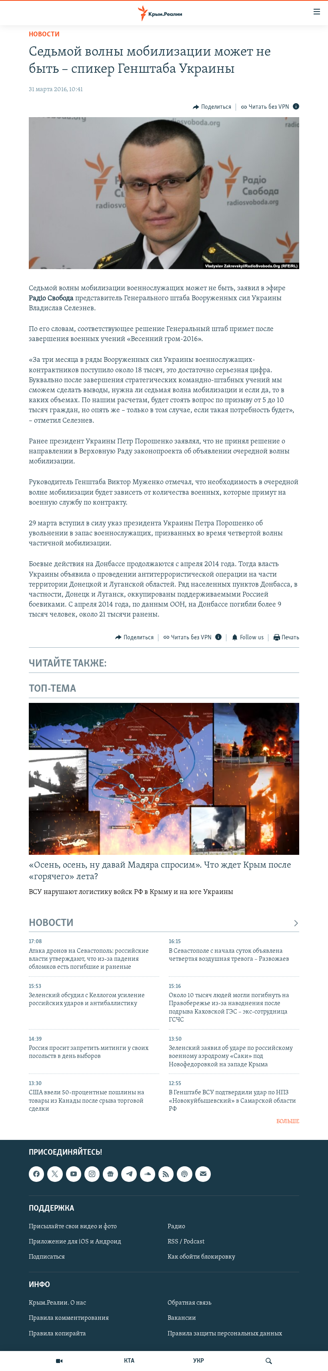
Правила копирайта (57, 1333)
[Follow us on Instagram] (92, 1173)
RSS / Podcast (186, 1242)
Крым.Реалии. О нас (57, 1303)
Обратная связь (189, 1303)
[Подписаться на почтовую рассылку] (202, 1173)
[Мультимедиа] (59, 1361)
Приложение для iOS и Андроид (75, 1242)
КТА (129, 1361)
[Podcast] (184, 1173)
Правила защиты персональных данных (225, 1333)
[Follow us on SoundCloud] (147, 1173)
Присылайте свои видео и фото (73, 1226)
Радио (176, 1226)
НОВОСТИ (51, 923)
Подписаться (47, 1257)
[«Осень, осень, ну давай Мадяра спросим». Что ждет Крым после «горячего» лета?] (164, 779)
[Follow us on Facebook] (36, 1173)
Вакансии (182, 1318)
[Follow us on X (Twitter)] (54, 1173)
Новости (44, 34)
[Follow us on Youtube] (73, 1173)
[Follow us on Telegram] (128, 1173)
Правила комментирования (69, 1318)
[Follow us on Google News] (110, 1173)
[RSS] (166, 1173)
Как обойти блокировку (201, 1257)
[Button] (212, 107)
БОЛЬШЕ (287, 1122)
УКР (198, 1361)
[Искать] (269, 1361)
